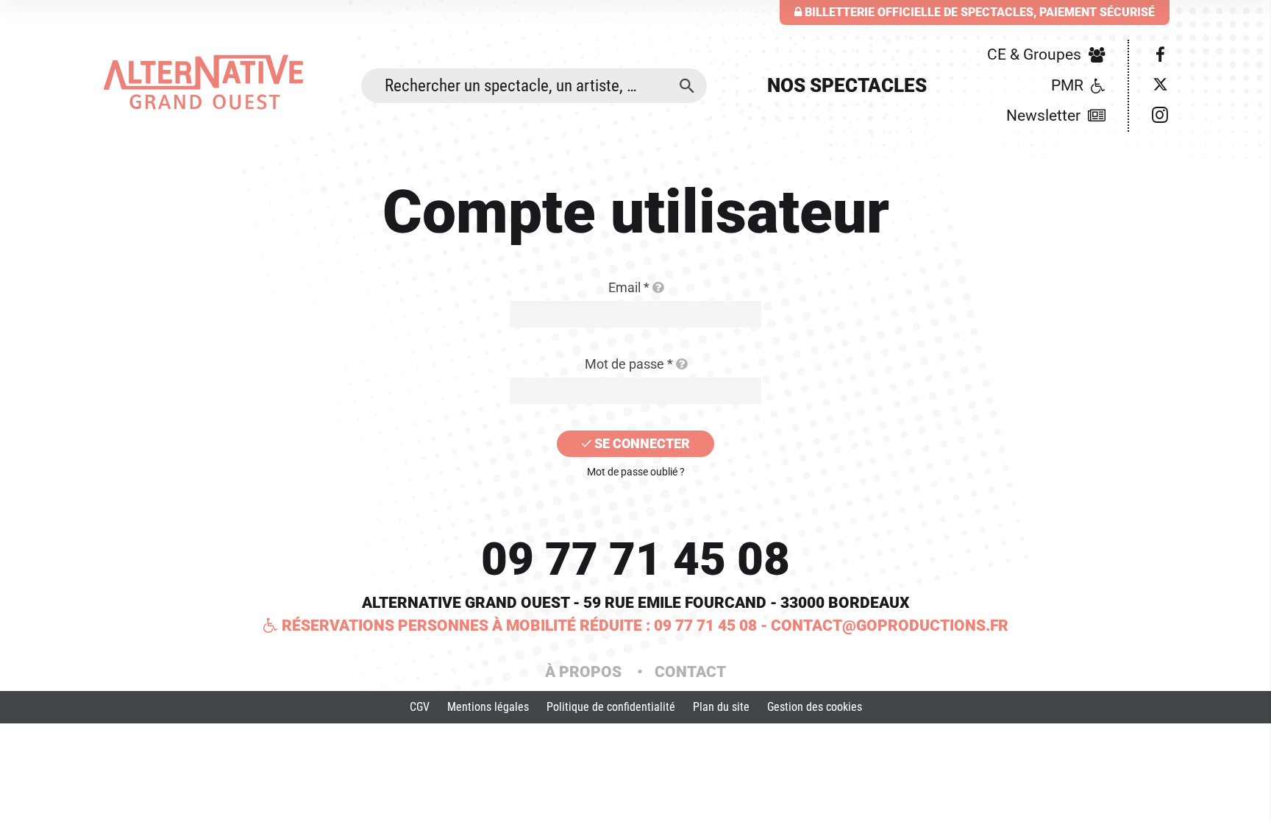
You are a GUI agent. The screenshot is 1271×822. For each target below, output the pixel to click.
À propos (585, 672)
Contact (690, 672)
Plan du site (721, 707)
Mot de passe (629, 364)
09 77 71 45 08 (635, 559)
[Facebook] (1160, 55)
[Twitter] (1160, 86)
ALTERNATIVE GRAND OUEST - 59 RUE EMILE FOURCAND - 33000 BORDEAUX (635, 603)
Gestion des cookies (814, 707)
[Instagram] (1160, 116)
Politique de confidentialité (611, 707)
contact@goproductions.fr (889, 625)
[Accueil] (221, 82)
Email (628, 287)
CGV (420, 707)
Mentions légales (488, 707)
